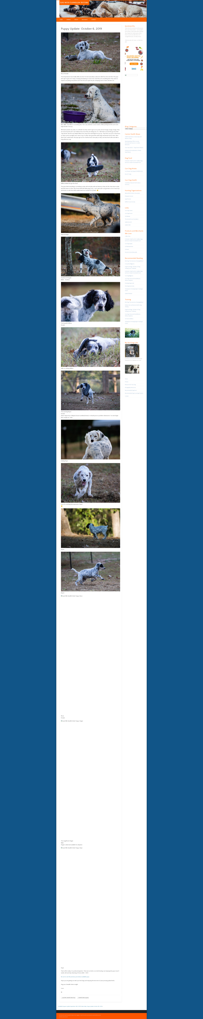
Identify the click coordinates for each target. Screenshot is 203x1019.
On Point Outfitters (129, 318)
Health (76, 19)
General (68, 19)
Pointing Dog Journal (129, 283)
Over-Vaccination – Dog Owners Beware (134, 147)
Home (61, 19)
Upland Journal (128, 222)
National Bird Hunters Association (132, 193)
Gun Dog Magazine (129, 275)
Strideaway (127, 216)
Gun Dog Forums (128, 213)
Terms (126, 378)
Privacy (126, 381)
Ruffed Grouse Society (130, 201)
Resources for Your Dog (130, 384)
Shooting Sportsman (129, 286)
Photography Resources (130, 387)
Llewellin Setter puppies (83, 997)
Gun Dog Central (128, 210)
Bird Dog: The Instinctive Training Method (134, 261)
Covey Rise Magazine (129, 263)
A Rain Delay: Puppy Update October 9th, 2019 (91, 1006)
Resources (85, 19)
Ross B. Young (128, 174)
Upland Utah (128, 224)
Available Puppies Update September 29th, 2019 (69, 1006)
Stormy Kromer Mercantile (131, 252)
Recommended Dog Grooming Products (134, 393)
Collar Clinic (127, 236)
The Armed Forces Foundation (131, 219)
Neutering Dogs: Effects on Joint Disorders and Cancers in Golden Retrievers (132, 143)
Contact (93, 19)
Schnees (127, 249)
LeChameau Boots (129, 246)
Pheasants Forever (129, 196)
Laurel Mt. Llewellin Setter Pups (68, 997)
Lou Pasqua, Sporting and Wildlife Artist (134, 171)
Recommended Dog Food (131, 390)
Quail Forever (128, 199)
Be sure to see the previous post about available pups (75, 976)
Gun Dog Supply (128, 243)
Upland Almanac (128, 293)
